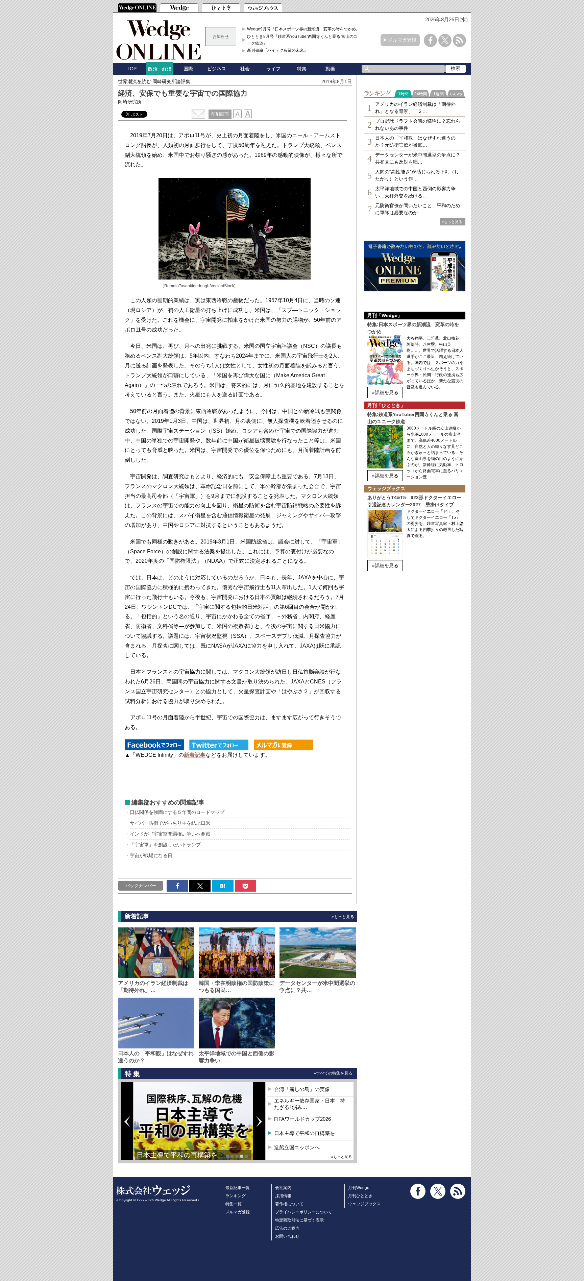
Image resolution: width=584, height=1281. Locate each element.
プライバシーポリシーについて (303, 1212)
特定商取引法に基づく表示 (299, 1220)
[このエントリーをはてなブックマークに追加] (222, 886)
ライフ (273, 68)
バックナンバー (140, 885)
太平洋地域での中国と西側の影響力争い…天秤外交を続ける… (415, 192)
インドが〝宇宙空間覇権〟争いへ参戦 (170, 834)
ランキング (235, 1195)
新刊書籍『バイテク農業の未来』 (277, 50)
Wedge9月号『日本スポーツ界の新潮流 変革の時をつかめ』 (303, 29)
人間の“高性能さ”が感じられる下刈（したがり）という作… (417, 175)
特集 (302, 68)
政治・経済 (160, 69)
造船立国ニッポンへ (297, 1147)
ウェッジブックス (364, 1204)
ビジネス (216, 68)
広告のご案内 (287, 1228)
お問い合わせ (287, 1236)
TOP (132, 68)
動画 (330, 68)
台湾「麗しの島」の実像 (302, 1089)
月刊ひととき (360, 1195)
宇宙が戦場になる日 (151, 855)
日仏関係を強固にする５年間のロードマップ (177, 812)
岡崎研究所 (130, 101)
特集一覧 (233, 1204)
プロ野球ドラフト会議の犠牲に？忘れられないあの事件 (417, 124)
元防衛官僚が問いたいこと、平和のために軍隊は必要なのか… (417, 209)
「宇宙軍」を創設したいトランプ (165, 844)
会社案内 (283, 1187)
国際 (188, 68)
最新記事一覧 (237, 1187)
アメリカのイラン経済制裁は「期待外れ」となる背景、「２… (415, 107)
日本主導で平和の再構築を (177, 1155)
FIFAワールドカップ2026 (302, 1119)
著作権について (289, 1204)
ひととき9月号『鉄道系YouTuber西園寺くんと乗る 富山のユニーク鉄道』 (304, 40)
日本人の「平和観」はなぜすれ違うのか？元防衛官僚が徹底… (415, 141)
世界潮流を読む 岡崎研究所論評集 (154, 81)
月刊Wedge (358, 1187)
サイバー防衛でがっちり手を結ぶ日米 (170, 823)
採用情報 (283, 1195)
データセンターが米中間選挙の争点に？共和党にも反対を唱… (417, 158)
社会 (245, 68)
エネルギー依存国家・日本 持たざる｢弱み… (309, 1104)
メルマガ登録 (402, 40)
